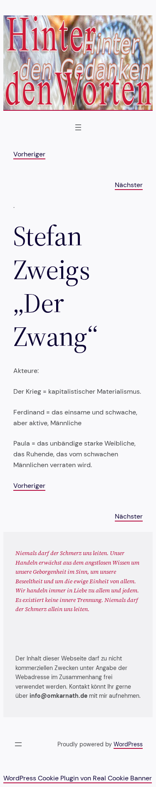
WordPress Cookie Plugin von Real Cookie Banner (77, 778)
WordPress (128, 744)
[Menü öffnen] (78, 127)
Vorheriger (29, 154)
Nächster (129, 184)
